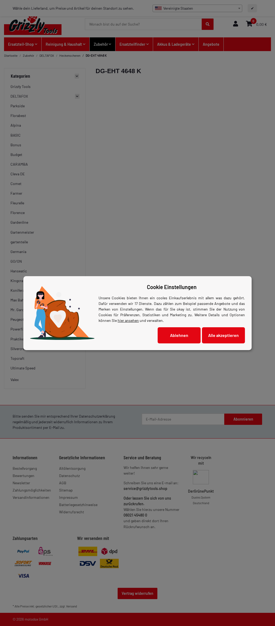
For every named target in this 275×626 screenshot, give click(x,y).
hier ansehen (128, 320)
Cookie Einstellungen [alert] (172, 287)
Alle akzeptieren (223, 335)
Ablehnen (179, 335)
